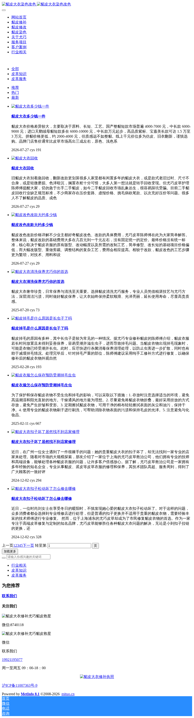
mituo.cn (68, 694)
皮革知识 (18, 74)
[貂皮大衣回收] (24, 158)
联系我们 (9, 596)
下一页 (28, 545)
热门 (15, 92)
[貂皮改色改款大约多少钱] (34, 215)
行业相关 (18, 565)
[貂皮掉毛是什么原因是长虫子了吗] (41, 318)
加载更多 (10, 551)
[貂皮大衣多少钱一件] (30, 106)
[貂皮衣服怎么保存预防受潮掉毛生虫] (43, 375)
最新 (15, 97)
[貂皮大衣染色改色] (97, 4)
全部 (15, 69)
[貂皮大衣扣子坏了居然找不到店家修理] (45, 432)
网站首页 (18, 17)
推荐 (15, 88)
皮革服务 (18, 79)
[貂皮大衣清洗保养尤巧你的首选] (39, 272)
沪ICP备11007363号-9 (19, 685)
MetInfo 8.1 (30, 694)
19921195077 (12, 660)
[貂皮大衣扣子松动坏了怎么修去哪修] (43, 489)
